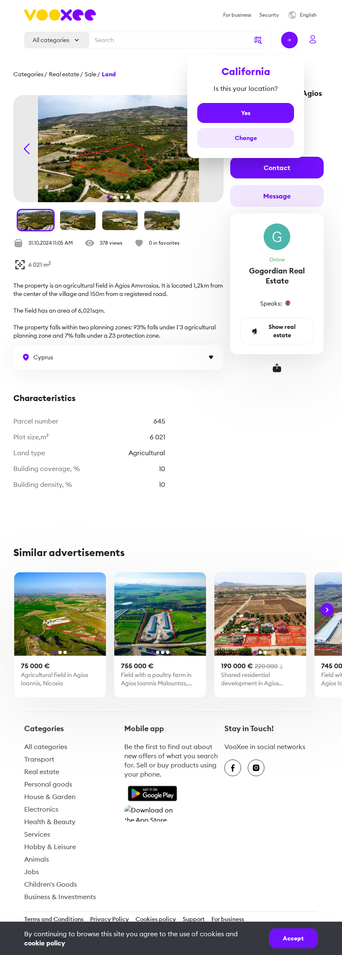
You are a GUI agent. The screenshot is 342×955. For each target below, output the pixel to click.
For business (227, 919)
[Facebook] (232, 767)
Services (37, 834)
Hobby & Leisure (50, 846)
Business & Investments (60, 896)
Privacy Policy (109, 919)
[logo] (60, 15)
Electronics (41, 809)
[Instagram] (256, 767)
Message (277, 196)
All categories (45, 746)
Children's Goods (50, 884)
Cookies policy (156, 919)
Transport (39, 759)
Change (246, 138)
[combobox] (178, 40)
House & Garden (49, 796)
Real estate (41, 771)
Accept (293, 938)
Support (194, 919)
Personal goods (48, 784)
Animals (36, 859)
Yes (245, 113)
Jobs (31, 871)
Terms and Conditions (53, 919)
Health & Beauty (49, 821)
